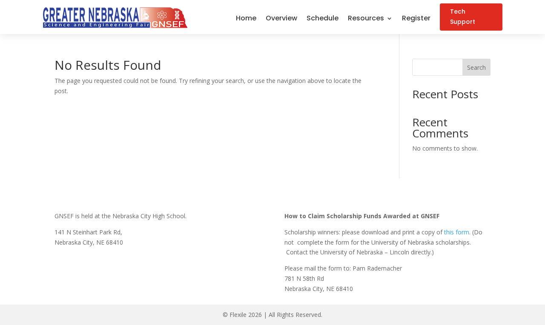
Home (246, 19)
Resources (366, 19)
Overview (281, 19)
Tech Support (462, 16)
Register (416, 19)
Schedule (322, 19)
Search (476, 67)
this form (456, 232)
